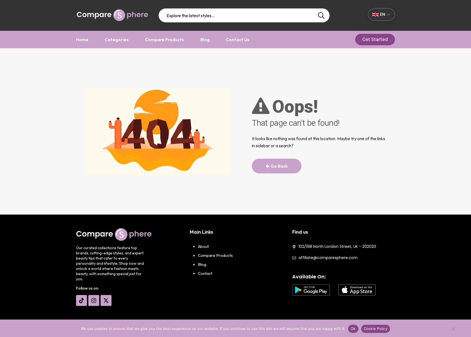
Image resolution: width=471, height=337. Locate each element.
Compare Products (164, 39)
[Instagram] (93, 300)
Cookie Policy (375, 328)
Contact (205, 273)
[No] (453, 330)
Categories (117, 39)
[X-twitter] (106, 300)
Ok (353, 328)
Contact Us (237, 39)
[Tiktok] (81, 300)
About (203, 246)
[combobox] (244, 15)
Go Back (279, 166)
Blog (205, 39)
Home (82, 39)
